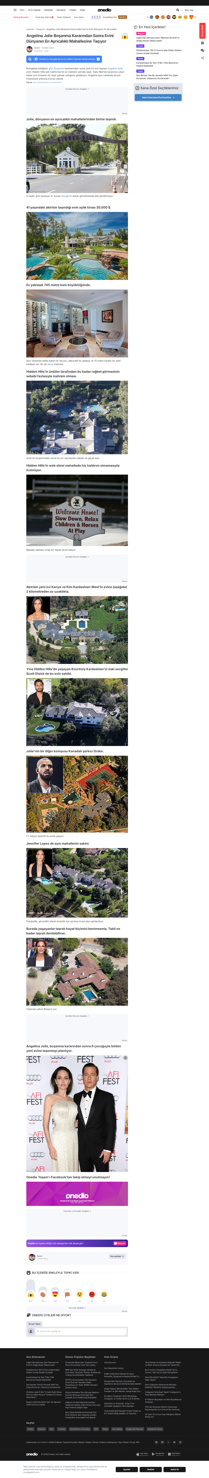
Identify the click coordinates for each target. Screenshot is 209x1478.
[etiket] (125, 36)
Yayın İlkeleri (123, 1442)
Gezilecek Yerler (155, 1429)
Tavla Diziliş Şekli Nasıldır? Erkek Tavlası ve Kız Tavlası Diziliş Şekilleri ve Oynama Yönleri (122, 1413)
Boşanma (59, 68)
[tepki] (30, 1294)
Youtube (61, 1429)
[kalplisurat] (191, 17)
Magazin (41, 29)
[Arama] (177, 10)
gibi (51, 68)
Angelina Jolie (115, 68)
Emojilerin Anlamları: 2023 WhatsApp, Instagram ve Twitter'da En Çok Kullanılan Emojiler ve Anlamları (122, 1398)
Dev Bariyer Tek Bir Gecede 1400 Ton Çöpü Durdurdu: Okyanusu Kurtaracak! (157, 77)
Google (65, 196)
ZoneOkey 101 (109, 17)
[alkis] (185, 17)
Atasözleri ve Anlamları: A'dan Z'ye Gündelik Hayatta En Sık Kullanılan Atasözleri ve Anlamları (119, 1406)
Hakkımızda (31, 1442)
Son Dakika (117, 1429)
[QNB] (151, 17)
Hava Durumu (110, 1362)
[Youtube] (174, 1442)
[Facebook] (162, 1442)
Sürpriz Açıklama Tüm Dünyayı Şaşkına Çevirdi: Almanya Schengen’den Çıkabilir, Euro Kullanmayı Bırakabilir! (82, 1395)
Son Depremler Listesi (113, 1368)
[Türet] (157, 17)
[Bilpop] (168, 17)
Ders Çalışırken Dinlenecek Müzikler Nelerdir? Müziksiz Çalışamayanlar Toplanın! (161, 1387)
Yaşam (140, 46)
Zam (51, 1429)
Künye (132, 1442)
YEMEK (72, 10)
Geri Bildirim (42, 1442)
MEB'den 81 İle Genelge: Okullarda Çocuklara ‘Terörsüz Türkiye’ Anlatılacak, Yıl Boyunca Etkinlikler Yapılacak (83, 1372)
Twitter (30, 1429)
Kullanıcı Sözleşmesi (108, 1442)
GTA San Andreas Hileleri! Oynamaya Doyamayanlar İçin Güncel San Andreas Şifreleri (162, 1409)
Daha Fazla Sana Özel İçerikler (156, 97)
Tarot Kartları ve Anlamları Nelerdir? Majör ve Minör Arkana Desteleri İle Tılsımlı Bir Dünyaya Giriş (163, 1365)
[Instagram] (156, 1442)
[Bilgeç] (163, 17)
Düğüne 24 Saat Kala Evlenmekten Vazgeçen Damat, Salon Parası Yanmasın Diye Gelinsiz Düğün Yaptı (83, 1405)
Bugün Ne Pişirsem (134, 1429)
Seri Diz (122, 17)
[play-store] (159, 1454)
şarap (50, 364)
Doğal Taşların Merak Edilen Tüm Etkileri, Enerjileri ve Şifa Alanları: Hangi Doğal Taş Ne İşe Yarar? (122, 1391)
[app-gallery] (175, 1454)
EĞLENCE (61, 10)
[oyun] (180, 17)
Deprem (41, 1429)
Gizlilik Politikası (55, 1442)
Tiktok (105, 1429)
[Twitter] (168, 1442)
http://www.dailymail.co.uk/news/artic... (48, 82)
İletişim (88, 1442)
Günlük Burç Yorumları (80, 1429)
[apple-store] (143, 1454)
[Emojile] (174, 17)
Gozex (44, 48)
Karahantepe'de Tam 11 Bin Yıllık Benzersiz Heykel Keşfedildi (157, 64)
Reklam (81, 1442)
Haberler (30, 29)
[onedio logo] (104, 10)
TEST (22, 10)
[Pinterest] (180, 1442)
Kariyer (95, 1442)
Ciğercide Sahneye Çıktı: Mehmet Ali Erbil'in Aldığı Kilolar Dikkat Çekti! (157, 39)
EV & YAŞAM (34, 10)
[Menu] (15, 10)
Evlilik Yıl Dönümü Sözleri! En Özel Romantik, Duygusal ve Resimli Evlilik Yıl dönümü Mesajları (121, 1376)
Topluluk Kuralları (70, 1442)
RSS (137, 1442)
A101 (96, 1429)
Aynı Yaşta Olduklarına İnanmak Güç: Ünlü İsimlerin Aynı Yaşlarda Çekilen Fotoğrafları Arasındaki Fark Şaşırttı (81, 1415)
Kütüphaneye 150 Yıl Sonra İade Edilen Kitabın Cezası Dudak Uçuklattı (159, 51)
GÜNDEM (48, 10)
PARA (82, 10)
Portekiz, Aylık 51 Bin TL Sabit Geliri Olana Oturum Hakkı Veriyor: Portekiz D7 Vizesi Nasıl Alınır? (44, 1394)
